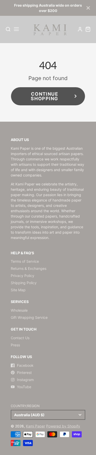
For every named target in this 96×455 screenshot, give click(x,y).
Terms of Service (25, 261)
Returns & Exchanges (28, 268)
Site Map (18, 290)
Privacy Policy (22, 275)
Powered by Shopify (63, 426)
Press (15, 345)
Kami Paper (35, 426)
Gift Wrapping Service (29, 317)
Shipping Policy (24, 283)
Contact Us (20, 338)
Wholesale (19, 310)
